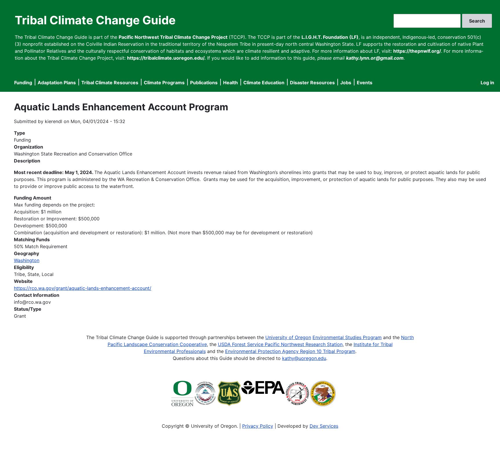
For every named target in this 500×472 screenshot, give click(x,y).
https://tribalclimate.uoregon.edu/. (166, 58)
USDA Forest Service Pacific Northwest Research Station (280, 344)
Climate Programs (164, 82)
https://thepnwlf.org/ (417, 51)
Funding (23, 82)
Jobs (345, 82)
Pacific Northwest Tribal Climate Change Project (173, 37)
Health (230, 82)
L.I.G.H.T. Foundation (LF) (330, 37)
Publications (204, 82)
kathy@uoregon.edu (304, 358)
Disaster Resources (312, 82)
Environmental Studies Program (347, 337)
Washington (26, 260)
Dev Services (324, 426)
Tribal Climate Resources (109, 82)
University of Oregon (288, 337)
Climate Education (263, 82)
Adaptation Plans (57, 82)
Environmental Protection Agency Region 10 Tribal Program (290, 351)
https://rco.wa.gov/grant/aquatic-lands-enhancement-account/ (82, 288)
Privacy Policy (257, 426)
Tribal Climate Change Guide (95, 20)
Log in (487, 82)
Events (364, 82)
